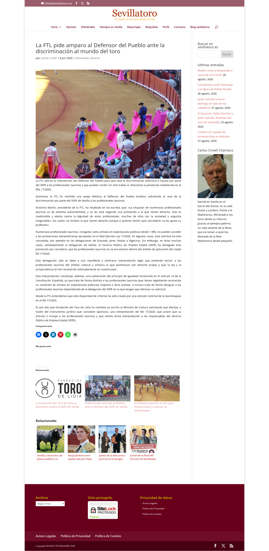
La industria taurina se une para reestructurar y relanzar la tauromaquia (154, 406)
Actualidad (82, 58)
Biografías (151, 27)
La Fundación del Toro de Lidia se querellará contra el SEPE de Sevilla (57, 404)
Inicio (54, 27)
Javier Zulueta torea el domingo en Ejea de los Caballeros (212, 103)
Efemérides (88, 27)
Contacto (180, 27)
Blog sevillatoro (200, 27)
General (95, 58)
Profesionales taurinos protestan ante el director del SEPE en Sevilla (106, 404)
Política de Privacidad (153, 508)
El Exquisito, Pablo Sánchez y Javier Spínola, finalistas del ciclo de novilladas (215, 118)
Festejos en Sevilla (111, 27)
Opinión (71, 27)
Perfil (166, 27)
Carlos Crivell (49, 58)
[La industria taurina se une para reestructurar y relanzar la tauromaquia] (157, 388)
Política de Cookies (152, 514)
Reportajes (134, 27)
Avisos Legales (150, 503)
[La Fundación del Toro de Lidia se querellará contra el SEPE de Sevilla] (58, 388)
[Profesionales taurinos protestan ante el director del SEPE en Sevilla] (107, 388)
